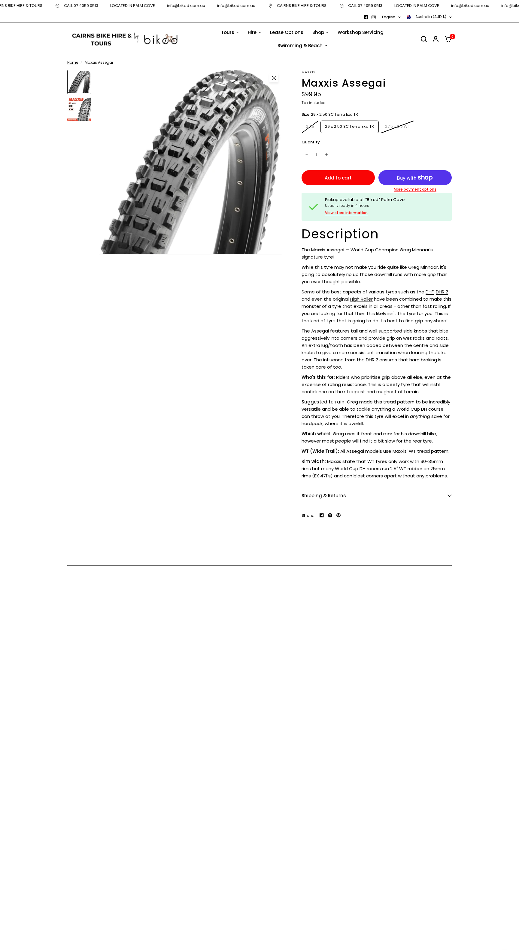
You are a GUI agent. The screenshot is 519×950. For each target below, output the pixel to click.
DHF (430, 292)
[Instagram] (374, 17)
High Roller (361, 299)
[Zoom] (273, 77)
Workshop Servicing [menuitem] (361, 32)
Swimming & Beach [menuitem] (300, 45)
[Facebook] (366, 17)
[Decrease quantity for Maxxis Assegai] (306, 154)
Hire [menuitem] (252, 32)
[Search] (424, 39)
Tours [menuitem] (227, 32)
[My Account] (436, 39)
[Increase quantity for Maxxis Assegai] (326, 154)
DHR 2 (442, 292)
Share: (308, 515)
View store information (346, 213)
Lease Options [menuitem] (286, 32)
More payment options (415, 189)
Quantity (311, 142)
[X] (330, 515)
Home (72, 62)
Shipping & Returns (324, 495)
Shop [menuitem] (318, 32)
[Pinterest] (338, 515)
